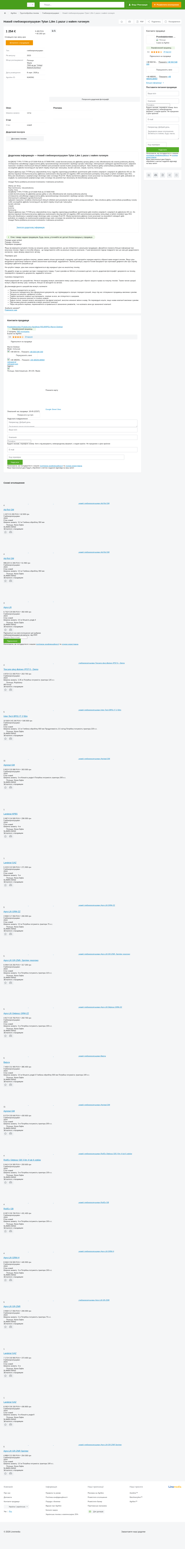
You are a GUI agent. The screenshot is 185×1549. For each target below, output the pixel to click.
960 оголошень (23, 331)
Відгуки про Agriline (53, 1506)
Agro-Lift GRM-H (11, 1257)
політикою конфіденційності (51, 466)
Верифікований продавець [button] (22, 329)
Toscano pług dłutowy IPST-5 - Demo (21, 669)
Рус (10, 1511)
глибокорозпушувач (35, 51)
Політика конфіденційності (56, 1497)
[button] (122, 21)
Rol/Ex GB (8, 1209)
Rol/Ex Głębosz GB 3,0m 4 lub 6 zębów (22, 1160)
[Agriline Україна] (14, 5)
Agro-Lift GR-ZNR (12, 1306)
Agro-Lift (8, 607)
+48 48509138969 (37, 360)
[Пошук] (42, 4)
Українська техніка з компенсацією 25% (62, 1514)
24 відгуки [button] (29, 337)
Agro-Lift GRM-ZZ (12, 911)
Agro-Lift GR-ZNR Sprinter (16, 1451)
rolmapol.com (12, 364)
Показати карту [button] (52, 390)
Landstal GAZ (10, 862)
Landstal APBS (10, 814)
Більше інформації (154, 83)
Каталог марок (52, 1510)
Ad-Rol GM (9, 509)
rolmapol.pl (11, 362)
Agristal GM (9, 765)
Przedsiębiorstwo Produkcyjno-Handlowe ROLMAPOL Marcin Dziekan (35, 327)
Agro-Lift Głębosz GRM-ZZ (16, 1013)
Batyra (7, 1062)
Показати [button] (25, 352)
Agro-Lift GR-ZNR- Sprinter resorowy (21, 960)
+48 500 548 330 (36, 352)
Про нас (7, 1493)
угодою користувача (74, 466)
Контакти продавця (12, 1501)
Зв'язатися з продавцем (19, 43)
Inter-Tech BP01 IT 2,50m (16, 716)
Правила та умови (53, 1493)
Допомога (8, 1497)
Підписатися (12, 641)
